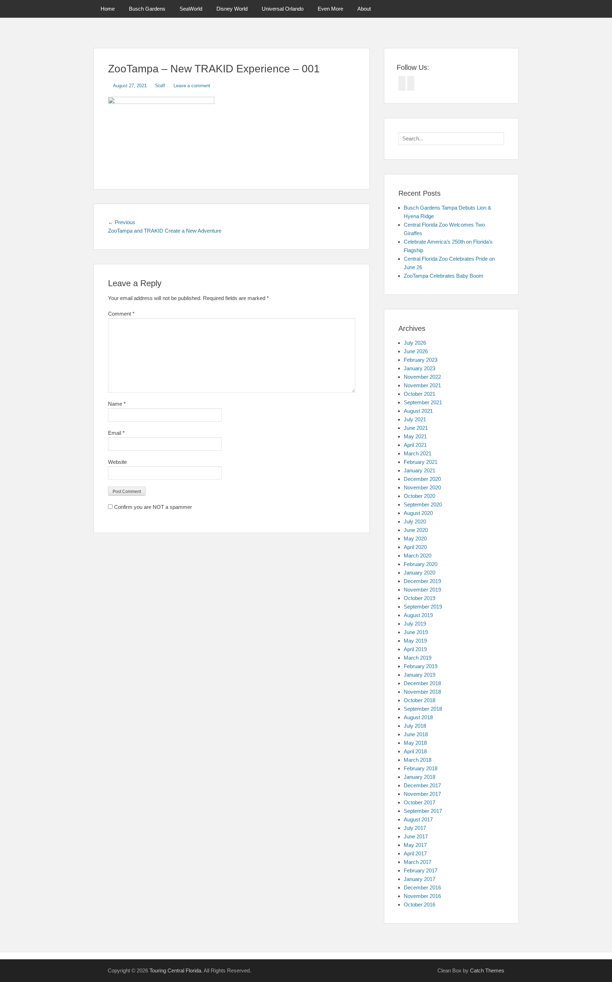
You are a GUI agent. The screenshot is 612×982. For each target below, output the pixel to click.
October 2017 (419, 802)
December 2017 (422, 785)
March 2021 (417, 453)
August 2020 (418, 513)
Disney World (232, 9)
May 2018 (415, 743)
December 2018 (422, 683)
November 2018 (422, 692)
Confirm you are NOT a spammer (152, 507)
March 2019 (417, 658)
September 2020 (423, 504)
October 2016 (419, 904)
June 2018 (416, 734)
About (364, 9)
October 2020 (419, 496)
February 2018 (420, 768)
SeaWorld (191, 9)
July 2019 (415, 624)
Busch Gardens (147, 9)
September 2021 (423, 402)
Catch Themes (487, 970)
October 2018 (419, 700)
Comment (121, 314)
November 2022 (422, 377)
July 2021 (415, 419)
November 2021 (422, 385)
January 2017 (419, 879)
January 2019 (419, 675)
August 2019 (418, 615)
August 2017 (418, 819)
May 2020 (415, 539)
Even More (330, 9)
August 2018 (418, 717)
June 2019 (416, 632)
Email (116, 433)
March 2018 (417, 760)
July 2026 (415, 343)
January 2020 (419, 573)
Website (117, 462)
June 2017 (416, 836)
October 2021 (419, 394)
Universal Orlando (283, 9)
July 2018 (415, 726)
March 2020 (417, 556)
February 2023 (420, 360)
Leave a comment (192, 85)
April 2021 (415, 445)
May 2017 (415, 845)
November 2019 (422, 590)
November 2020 (422, 487)
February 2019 (420, 666)
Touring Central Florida (175, 970)
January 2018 (419, 777)
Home (108, 9)
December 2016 (422, 887)
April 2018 (415, 751)
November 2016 (422, 896)
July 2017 (415, 828)
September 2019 (423, 607)
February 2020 (420, 564)
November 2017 (422, 794)
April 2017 (415, 853)
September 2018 (423, 709)
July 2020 (415, 521)
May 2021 (415, 436)
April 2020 (415, 547)
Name (117, 404)
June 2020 (416, 530)
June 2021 (416, 428)
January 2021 (419, 470)
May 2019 (415, 641)
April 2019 (415, 649)
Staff (160, 85)
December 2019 (422, 581)
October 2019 (419, 598)
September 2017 (423, 811)
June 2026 (416, 351)
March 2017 (417, 862)
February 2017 (420, 870)
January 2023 (419, 368)
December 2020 (422, 479)
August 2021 (418, 411)
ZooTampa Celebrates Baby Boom (443, 276)
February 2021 (420, 462)
